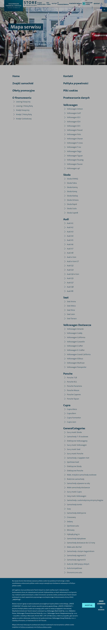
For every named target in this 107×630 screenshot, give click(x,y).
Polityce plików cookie (44, 627)
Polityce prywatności (27, 627)
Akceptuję (88, 605)
